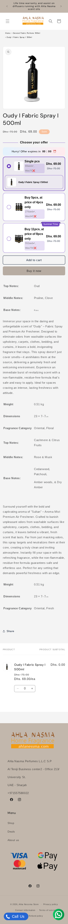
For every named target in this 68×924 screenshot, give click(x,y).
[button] (7, 21)
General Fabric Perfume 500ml (26, 33)
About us (13, 840)
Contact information (25, 910)
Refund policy (36, 916)
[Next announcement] (61, 6)
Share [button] (10, 631)
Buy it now (34, 270)
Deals (11, 831)
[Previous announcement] (7, 6)
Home (7, 33)
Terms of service (48, 910)
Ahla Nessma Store (29, 904)
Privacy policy (50, 904)
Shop (11, 823)
